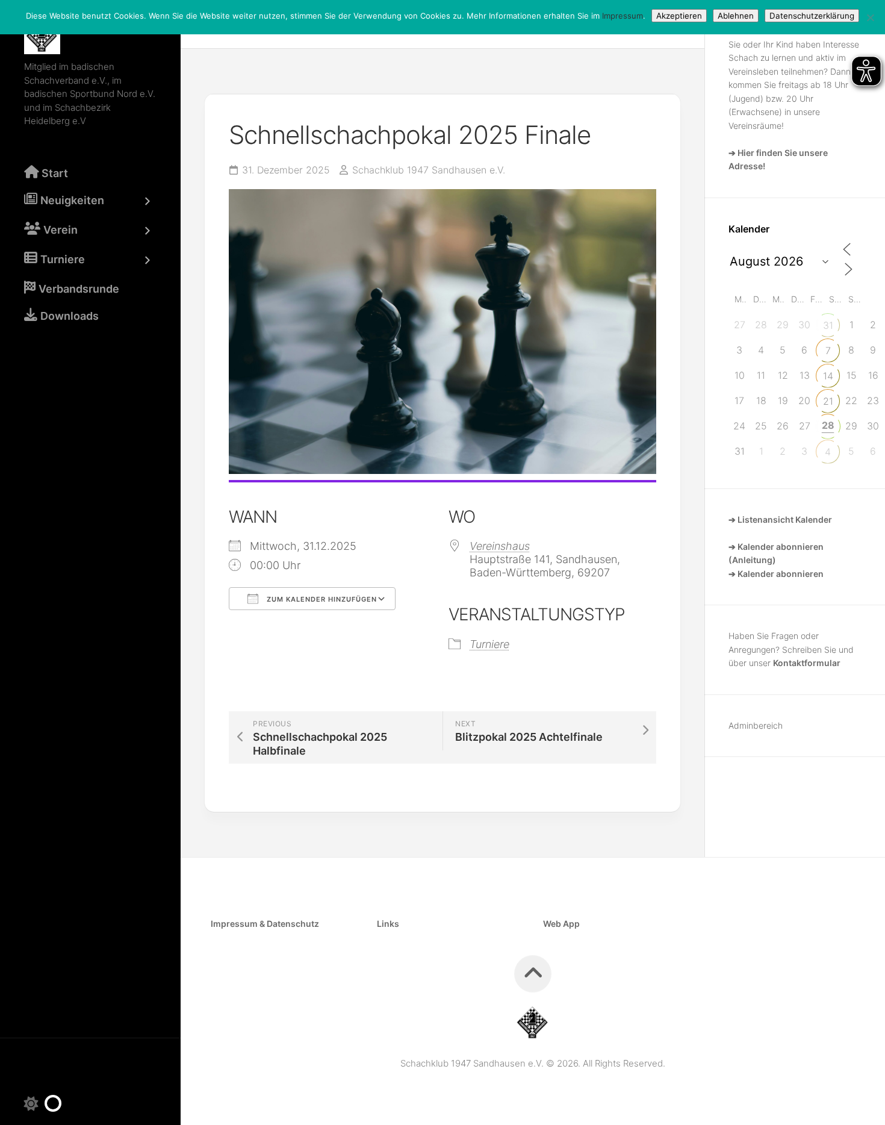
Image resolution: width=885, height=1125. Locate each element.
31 (828, 325)
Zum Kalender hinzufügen (320, 599)
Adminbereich (755, 725)
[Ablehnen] (870, 17)
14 (828, 376)
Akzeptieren (679, 15)
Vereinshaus (500, 546)
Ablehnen (736, 15)
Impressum (622, 15)
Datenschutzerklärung (811, 15)
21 (828, 401)
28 (828, 425)
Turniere (489, 644)
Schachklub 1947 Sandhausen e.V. (428, 170)
